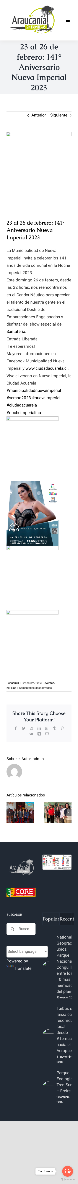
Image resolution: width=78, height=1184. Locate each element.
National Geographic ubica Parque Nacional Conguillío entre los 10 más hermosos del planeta (67, 964)
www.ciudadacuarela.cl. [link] (47, 368)
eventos (49, 683)
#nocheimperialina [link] (23, 413)
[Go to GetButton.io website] (68, 1179)
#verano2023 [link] (18, 398)
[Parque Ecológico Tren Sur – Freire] (48, 1087)
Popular (51, 919)
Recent (67, 919)
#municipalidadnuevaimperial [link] (33, 391)
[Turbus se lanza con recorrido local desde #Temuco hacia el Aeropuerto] (48, 1035)
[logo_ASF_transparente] (32, 6)
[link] (15, 332)
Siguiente (58, 115)
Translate (23, 968)
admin (15, 683)
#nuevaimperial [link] (46, 398)
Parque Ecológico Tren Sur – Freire (66, 1082)
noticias (11, 688)
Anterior (38, 115)
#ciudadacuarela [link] (21, 405)
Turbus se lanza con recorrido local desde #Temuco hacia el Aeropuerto (67, 1030)
